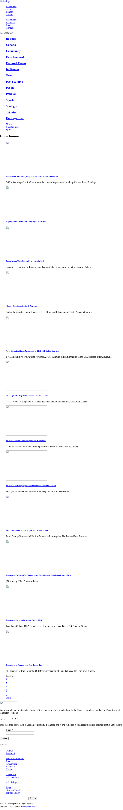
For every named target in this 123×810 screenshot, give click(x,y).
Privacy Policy (13, 792)
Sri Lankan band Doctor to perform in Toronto (26, 440)
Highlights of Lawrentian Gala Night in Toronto (26, 221)
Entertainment (15, 57)
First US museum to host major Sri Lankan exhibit (27, 530)
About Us (10, 9)
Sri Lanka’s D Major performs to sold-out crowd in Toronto (31, 485)
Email (9, 730)
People (10, 87)
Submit (4, 738)
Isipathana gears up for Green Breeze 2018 (24, 620)
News (9, 75)
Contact (9, 14)
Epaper (9, 12)
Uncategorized (15, 118)
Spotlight (11, 106)
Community (13, 51)
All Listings (11, 782)
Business (11, 38)
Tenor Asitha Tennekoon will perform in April (25, 261)
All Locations (12, 777)
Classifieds (11, 774)
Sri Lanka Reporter (15, 758)
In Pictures (12, 69)
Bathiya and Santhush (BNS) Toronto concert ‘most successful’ (32, 176)
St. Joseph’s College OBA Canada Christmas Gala (27, 396)
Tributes (11, 112)
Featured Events (16, 63)
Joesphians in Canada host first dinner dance (25, 665)
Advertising (11, 6)
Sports (10, 100)
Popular (11, 93)
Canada (11, 44)
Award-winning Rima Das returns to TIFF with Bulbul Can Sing (33, 351)
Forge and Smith (30, 806)
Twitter (9, 750)
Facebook (10, 753)
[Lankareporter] (5, 1)
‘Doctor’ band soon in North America (21, 306)
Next (8, 697)
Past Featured (14, 81)
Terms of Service (14, 790)
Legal (8, 787)
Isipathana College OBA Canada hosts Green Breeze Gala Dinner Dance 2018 (38, 575)
